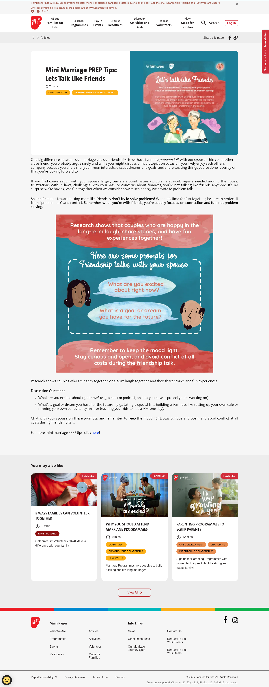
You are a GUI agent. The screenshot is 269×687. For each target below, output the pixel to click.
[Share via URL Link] (235, 37)
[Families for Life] (37, 23)
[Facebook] (225, 620)
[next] (38, 11)
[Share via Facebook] (230, 38)
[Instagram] (235, 620)
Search (214, 23)
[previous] (33, 11)
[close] (237, 4)
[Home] (33, 38)
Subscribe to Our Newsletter (265, 51)
